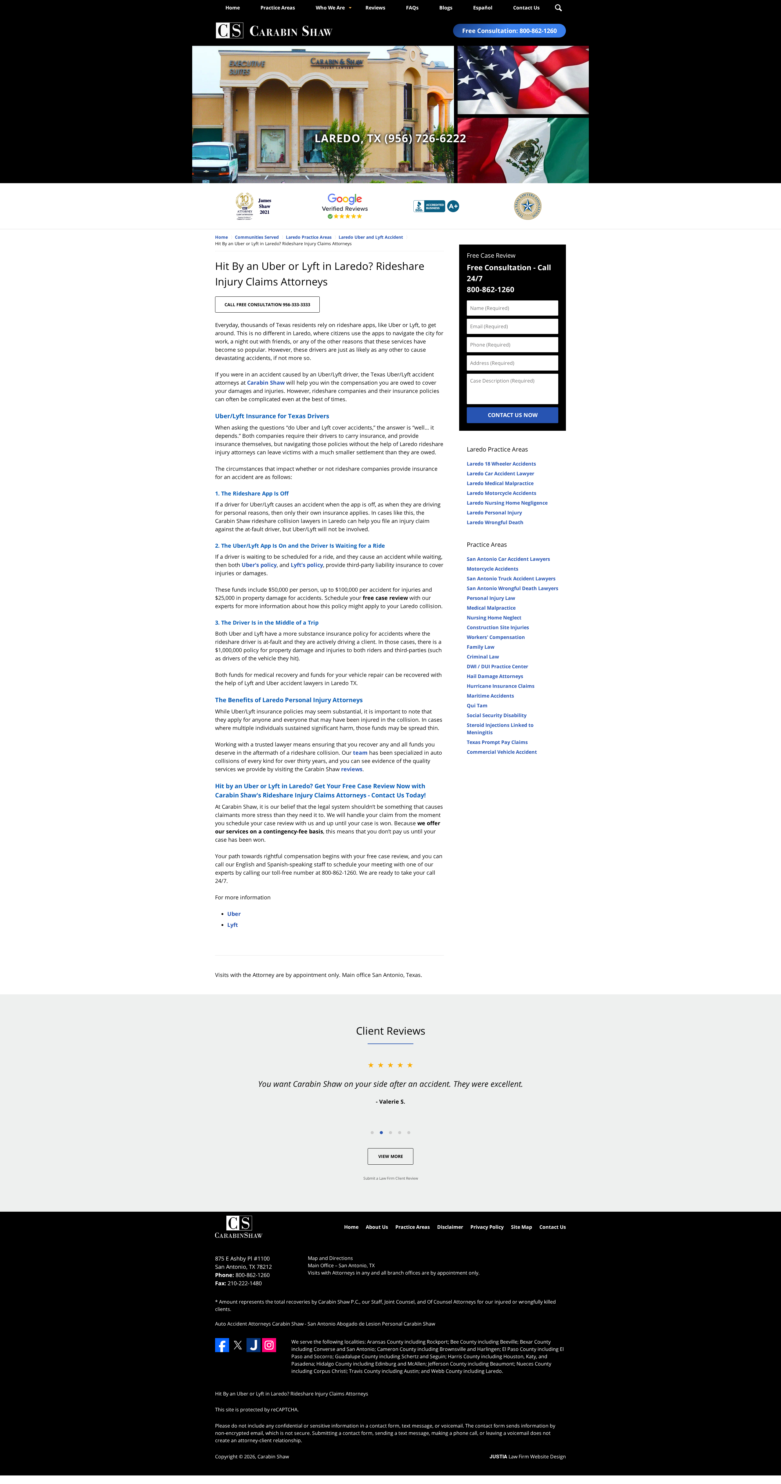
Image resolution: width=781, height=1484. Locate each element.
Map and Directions (330, 1258)
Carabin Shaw (266, 382)
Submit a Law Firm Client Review (390, 1178)
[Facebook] (222, 1345)
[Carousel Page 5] (408, 1132)
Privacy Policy (487, 1227)
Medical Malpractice (491, 607)
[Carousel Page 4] (399, 1132)
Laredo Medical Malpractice (500, 483)
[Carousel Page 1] (372, 1132)
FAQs (412, 7)
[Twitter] (238, 1345)
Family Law (481, 647)
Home (232, 7)
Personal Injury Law (491, 598)
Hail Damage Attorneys (495, 676)
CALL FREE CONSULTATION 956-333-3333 (267, 304)
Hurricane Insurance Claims (500, 686)
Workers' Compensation (496, 637)
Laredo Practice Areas (497, 449)
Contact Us (526, 7)
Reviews (375, 7)
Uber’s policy (259, 564)
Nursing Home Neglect (494, 617)
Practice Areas (278, 7)
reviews (351, 769)
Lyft (232, 924)
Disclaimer (450, 1227)
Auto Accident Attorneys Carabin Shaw (259, 1323)
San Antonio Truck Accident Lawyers (511, 578)
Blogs (445, 7)
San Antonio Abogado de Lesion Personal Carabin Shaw (371, 1323)
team (360, 752)
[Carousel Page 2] (381, 1132)
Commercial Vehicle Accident (502, 752)
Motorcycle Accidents (492, 568)
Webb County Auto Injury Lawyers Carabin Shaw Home (274, 30)
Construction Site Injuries (498, 627)
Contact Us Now (513, 415)
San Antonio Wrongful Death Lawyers (512, 588)
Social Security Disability (497, 715)
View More (390, 1156)
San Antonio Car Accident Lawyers (508, 559)
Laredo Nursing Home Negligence (507, 502)
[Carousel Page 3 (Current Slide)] (390, 1132)
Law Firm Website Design (528, 1456)
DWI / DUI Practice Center (497, 666)
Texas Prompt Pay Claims (497, 742)
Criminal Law (483, 656)
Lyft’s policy (307, 564)
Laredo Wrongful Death (495, 522)
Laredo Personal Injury (494, 512)
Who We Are (330, 7)
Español (482, 7)
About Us (377, 1227)
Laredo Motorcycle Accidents (501, 493)
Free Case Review (491, 255)
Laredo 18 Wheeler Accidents (501, 463)
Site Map (521, 1227)
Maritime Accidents (490, 695)
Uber (234, 913)
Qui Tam (477, 705)
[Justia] (254, 1345)
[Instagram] (269, 1345)
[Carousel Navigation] (390, 1132)
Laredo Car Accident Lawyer (500, 473)
